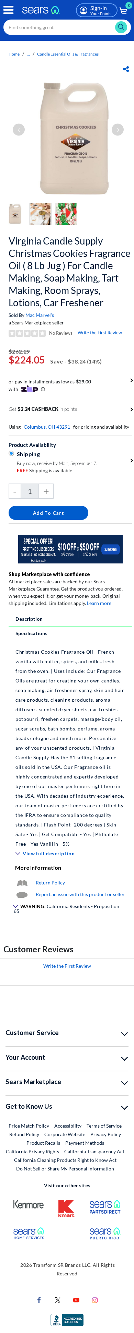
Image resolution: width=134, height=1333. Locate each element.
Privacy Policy (105, 1134)
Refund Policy (24, 1134)
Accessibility (67, 1126)
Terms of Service (104, 1126)
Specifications (31, 633)
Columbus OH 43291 (47, 427)
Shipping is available (44, 470)
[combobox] (67, 27)
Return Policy (50, 882)
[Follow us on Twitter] (58, 1299)
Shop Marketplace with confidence (49, 574)
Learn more (99, 603)
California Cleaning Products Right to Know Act (65, 1160)
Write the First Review (100, 332)
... (28, 54)
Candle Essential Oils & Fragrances (68, 54)
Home (14, 54)
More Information (38, 867)
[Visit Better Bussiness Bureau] (67, 1319)
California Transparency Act (94, 1151)
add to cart (48, 513)
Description (29, 619)
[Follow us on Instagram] (95, 1299)
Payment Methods (84, 1143)
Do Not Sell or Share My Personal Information (65, 1168)
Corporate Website (65, 1134)
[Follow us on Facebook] (39, 1299)
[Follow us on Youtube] (76, 1299)
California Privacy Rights (32, 1151)
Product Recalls (43, 1143)
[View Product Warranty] (22, 882)
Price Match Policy (29, 1126)
